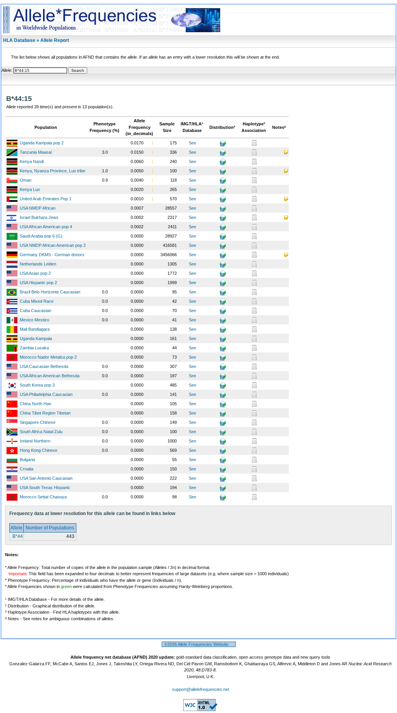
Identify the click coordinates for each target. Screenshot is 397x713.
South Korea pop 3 (37, 385)
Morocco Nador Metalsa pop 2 (48, 357)
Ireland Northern (35, 441)
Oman (25, 180)
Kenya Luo (30, 189)
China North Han (35, 403)
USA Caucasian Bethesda (44, 366)
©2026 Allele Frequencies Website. (198, 644)
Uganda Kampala (36, 338)
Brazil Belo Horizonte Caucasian (50, 292)
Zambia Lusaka (34, 347)
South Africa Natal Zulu (41, 431)
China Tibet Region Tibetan (45, 413)
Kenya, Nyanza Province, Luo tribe (52, 170)
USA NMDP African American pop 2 (53, 245)
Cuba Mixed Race (37, 301)
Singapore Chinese (37, 422)
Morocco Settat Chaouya (43, 496)
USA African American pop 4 (46, 226)
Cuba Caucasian (35, 310)
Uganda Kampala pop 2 (42, 143)
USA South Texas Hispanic (45, 487)
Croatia (26, 469)
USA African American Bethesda (49, 375)
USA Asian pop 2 (35, 273)
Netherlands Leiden (38, 264)
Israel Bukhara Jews (39, 217)
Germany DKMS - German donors (52, 254)
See (192, 143)
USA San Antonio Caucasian (46, 478)
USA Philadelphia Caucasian (46, 394)
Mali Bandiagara (35, 329)
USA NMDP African (37, 208)
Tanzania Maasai (36, 152)
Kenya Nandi (32, 161)
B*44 (17, 536)
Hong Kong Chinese (38, 450)
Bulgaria (27, 459)
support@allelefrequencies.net (200, 689)
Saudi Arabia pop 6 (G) (41, 236)
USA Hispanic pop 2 (38, 282)
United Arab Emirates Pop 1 (45, 198)
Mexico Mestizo (34, 319)
